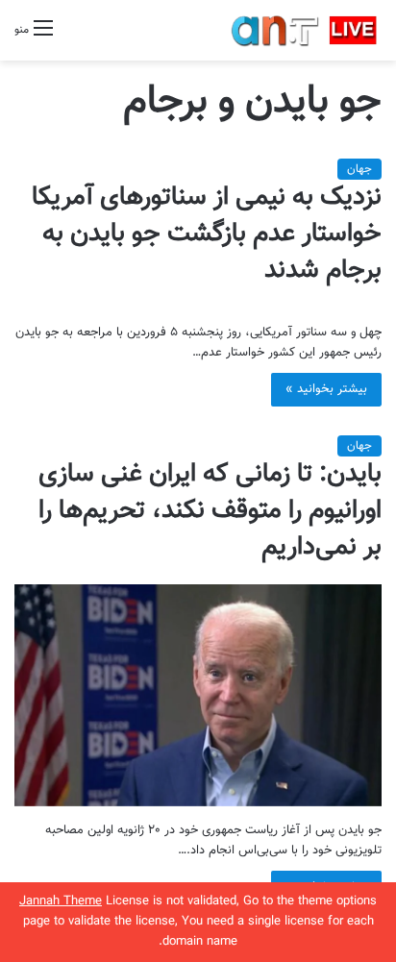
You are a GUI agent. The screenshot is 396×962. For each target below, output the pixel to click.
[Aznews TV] (305, 30)
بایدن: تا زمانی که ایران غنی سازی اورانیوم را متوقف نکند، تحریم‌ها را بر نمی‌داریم (210, 511)
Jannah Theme (60, 901)
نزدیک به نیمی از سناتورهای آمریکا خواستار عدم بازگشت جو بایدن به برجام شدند (207, 234)
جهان (359, 169)
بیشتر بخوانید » (326, 389)
